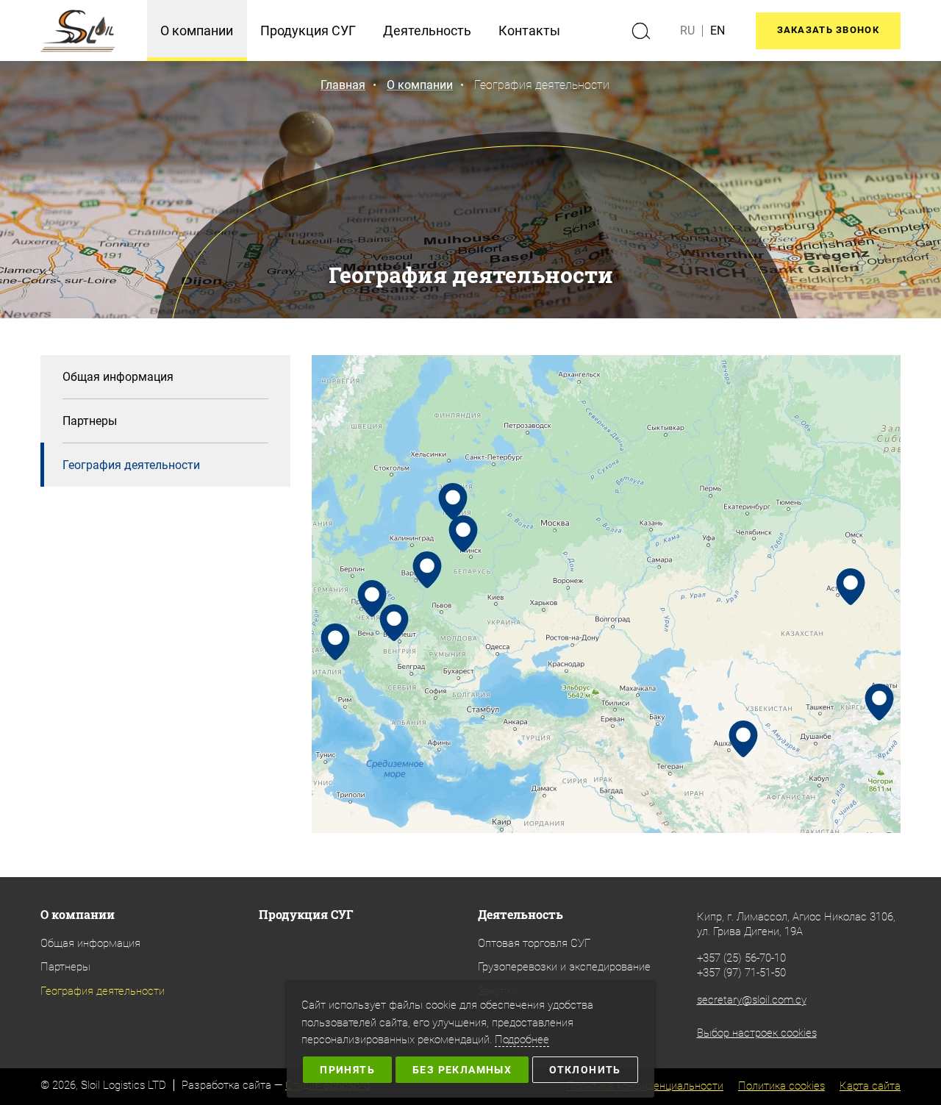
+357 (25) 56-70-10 (741, 958)
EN (717, 31)
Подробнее (522, 1039)
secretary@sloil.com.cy (751, 999)
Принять (347, 1070)
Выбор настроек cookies (757, 1033)
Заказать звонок (828, 29)
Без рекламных (462, 1070)
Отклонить (585, 1070)
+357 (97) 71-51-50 (741, 972)
